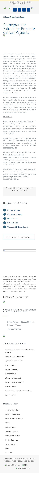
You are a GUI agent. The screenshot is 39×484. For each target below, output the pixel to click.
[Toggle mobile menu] (35, 18)
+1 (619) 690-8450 (26, 2)
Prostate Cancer (13, 210)
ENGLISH (23, 4)
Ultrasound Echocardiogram (18, 227)
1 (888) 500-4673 (14, 2)
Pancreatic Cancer (14, 214)
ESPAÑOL (16, 4)
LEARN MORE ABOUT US (15, 297)
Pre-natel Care (13, 223)
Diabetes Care (13, 219)
